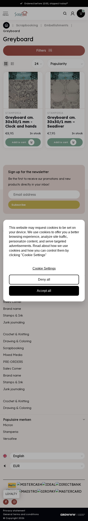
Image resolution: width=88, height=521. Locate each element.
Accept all (44, 290)
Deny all (44, 279)
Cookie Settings (44, 268)
